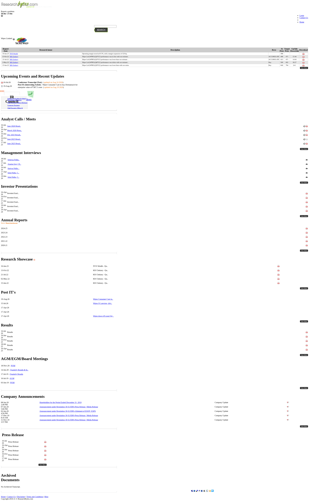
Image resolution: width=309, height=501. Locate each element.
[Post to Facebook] (202, 491)
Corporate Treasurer (13, 105)
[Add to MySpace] (192, 491)
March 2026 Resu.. (14, 130)
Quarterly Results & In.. (19, 370)
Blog (46, 497)
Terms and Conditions (34, 497)
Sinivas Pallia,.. (13, 168)
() (40, 82)
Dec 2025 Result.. (14, 135)
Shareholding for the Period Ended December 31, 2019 (60, 402)
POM (13, 366)
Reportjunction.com (12, 223)
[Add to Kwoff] (204, 491)
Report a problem (7, 11)
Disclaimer (21, 497)
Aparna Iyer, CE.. (14, 164)
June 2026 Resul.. (14, 126)
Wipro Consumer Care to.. (103, 299)
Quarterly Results (16, 374)
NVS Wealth (14, 54)
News (29, 99)
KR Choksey (14, 56)
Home (301, 22)
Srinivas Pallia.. (13, 160)
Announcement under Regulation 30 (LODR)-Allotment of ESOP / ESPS (67, 411)
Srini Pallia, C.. (13, 173)
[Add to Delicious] (197, 491)
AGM (12, 378)
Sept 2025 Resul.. (14, 139)
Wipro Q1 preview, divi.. (102, 303)
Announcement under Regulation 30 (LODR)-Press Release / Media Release (68, 407)
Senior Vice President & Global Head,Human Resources (16, 99)
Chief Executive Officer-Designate (17, 102)
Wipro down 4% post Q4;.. (103, 316)
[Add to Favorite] (210, 491)
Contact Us (303, 18)
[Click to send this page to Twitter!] (212, 491)
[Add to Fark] (199, 491)
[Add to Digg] (194, 491)
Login (301, 16)
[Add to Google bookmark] (207, 491)
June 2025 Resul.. (14, 144)
